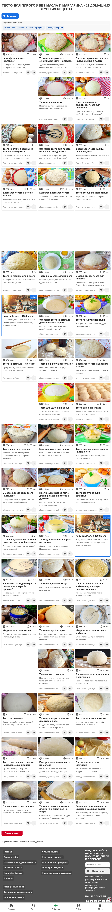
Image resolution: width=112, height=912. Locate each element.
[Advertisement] (19, 94)
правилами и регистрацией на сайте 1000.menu (96, 888)
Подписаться (98, 871)
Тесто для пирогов (55, 28)
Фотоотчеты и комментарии (18, 892)
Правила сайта (11, 857)
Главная (8, 852)
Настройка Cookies (13, 873)
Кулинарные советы (52, 857)
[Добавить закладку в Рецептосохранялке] (28, 72)
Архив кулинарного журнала (56, 873)
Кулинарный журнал (52, 868)
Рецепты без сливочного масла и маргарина (24, 28)
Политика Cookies (13, 868)
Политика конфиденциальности (20, 862)
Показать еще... (12, 833)
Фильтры (11, 16)
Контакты (8, 878)
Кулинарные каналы (14, 897)
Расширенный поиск (14, 887)
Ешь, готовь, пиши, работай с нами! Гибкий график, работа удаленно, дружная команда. (19, 322)
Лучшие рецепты (50, 852)
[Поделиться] (109, 899)
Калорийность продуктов (55, 862)
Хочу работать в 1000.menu (18, 316)
